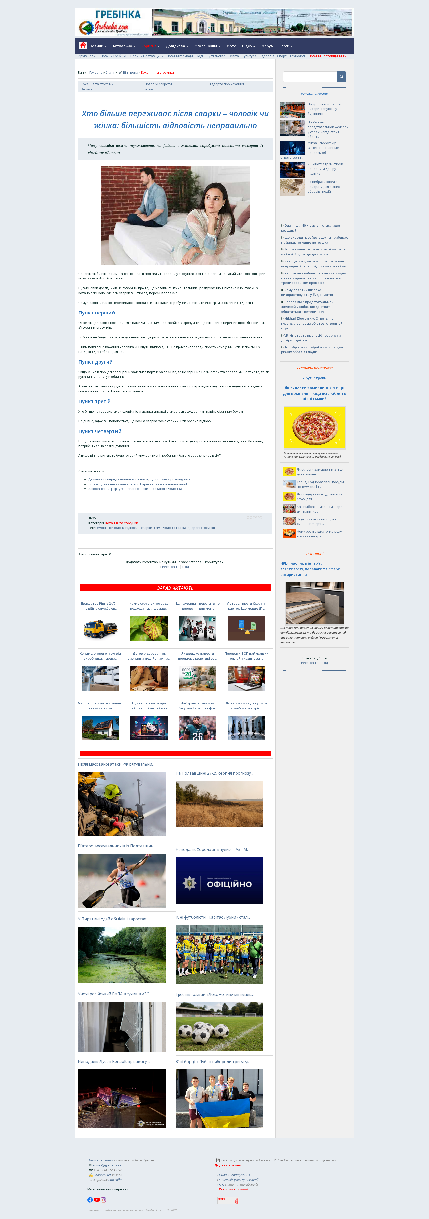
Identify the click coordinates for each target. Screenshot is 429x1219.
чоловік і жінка (174, 527)
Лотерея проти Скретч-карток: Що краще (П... (246, 606)
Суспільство (216, 56)
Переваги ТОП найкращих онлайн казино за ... (246, 656)
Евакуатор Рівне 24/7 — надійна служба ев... (100, 606)
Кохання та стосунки (97, 84)
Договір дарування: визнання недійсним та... (149, 656)
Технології (298, 56)
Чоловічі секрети (158, 84)
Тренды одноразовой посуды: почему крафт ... (321, 484)
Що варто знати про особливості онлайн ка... (149, 705)
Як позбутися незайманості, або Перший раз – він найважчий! (137, 484)
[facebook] (90, 1201)
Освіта (233, 56)
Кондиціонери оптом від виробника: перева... (100, 656)
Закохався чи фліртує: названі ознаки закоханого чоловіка (135, 489)
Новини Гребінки (114, 56)
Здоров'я (267, 56)
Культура (249, 56)
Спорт (282, 56)
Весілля (86, 89)
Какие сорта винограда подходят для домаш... (149, 606)
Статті (110, 72)
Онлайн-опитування (234, 1175)
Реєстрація (170, 566)
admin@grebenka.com (109, 1165)
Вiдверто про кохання (226, 84)
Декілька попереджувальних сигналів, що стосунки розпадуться (139, 479)
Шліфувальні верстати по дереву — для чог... (198, 606)
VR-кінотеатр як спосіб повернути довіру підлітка (325, 169)
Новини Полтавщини (147, 56)
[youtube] (97, 1201)
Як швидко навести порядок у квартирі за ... (197, 656)
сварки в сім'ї (151, 527)
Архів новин (88, 56)
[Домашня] (81, 46)
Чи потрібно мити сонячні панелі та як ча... (100, 705)
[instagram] (103, 1201)
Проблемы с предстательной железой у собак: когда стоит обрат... (328, 129)
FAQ (221, 1184)
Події (200, 56)
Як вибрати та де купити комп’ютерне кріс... (246, 705)
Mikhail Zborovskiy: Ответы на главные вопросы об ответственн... (309, 150)
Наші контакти (101, 1160)
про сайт (115, 1179)
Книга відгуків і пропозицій (238, 1179)
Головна (96, 72)
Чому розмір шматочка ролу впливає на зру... (319, 534)
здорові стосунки (201, 527)
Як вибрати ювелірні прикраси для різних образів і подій (324, 186)
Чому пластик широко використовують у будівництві (325, 109)
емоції (102, 527)
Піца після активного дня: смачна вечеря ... (317, 521)
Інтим (149, 89)
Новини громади (180, 56)
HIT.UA (221, 1199)
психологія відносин (124, 527)
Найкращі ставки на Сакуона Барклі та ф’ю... (197, 705)
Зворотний (102, 1175)
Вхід (185, 566)
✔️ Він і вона (128, 72)
